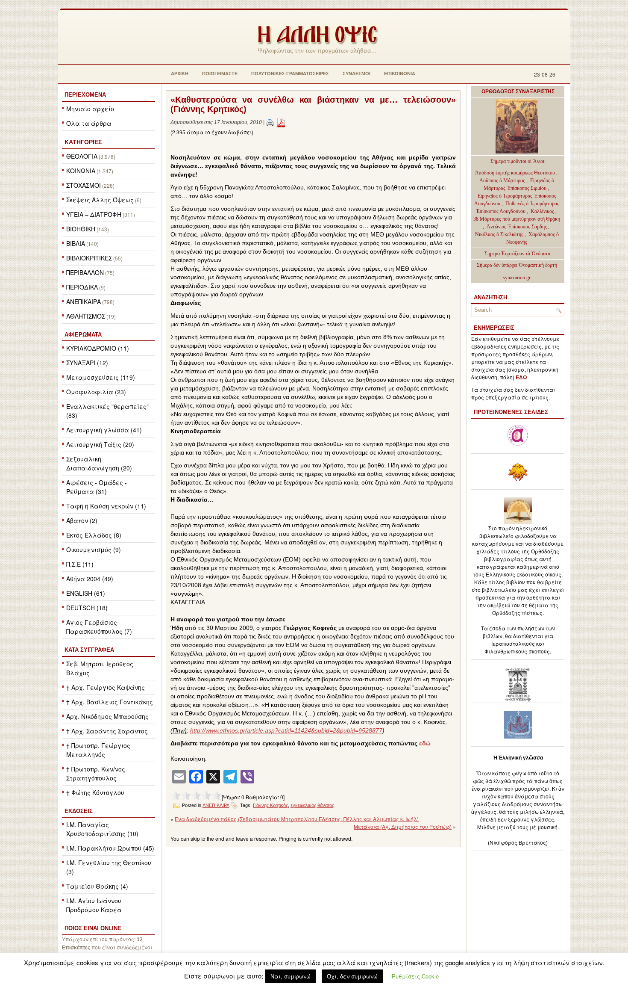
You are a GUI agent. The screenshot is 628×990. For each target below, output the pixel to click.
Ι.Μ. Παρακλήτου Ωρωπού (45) (110, 848)
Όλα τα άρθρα (89, 123)
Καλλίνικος (543, 211)
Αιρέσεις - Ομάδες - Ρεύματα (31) (96, 487)
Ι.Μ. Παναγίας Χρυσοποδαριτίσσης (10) (102, 829)
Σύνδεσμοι (356, 73)
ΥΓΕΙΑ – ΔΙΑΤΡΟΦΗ (93, 214)
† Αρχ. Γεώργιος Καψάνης (105, 687)
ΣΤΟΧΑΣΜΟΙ (83, 185)
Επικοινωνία (399, 73)
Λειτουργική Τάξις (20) (100, 444)
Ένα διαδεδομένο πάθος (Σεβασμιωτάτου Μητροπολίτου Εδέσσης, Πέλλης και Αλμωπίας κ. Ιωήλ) (297, 818)
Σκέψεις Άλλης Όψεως (100, 199)
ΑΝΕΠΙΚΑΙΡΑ (83, 301)
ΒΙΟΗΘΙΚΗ (80, 229)
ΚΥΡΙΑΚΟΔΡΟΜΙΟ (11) (97, 348)
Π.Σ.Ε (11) (80, 564)
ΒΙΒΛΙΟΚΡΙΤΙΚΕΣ (89, 258)
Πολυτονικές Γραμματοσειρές (290, 73)
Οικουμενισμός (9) (93, 549)
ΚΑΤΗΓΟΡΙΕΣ (83, 142)
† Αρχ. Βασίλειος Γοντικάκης (109, 701)
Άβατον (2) (81, 520)
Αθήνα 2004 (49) (89, 578)
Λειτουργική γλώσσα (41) (104, 430)
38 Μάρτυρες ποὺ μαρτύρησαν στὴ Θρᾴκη (516, 219)
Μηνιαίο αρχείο (90, 108)
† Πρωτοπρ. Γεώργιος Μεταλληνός (98, 750)
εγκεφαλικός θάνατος (312, 805)
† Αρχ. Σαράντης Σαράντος (107, 731)
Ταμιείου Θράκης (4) (97, 886)
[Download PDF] (281, 122)
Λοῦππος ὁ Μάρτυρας (502, 180)
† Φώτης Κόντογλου (95, 792)
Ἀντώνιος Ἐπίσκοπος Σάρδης (517, 227)
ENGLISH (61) (85, 593)
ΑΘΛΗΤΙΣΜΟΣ (85, 316)
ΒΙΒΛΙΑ (75, 243)
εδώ (425, 743)
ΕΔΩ (521, 378)
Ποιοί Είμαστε (220, 73)
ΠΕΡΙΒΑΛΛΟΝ (85, 272)
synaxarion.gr (517, 278)
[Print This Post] (270, 122)
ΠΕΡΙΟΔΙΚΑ (82, 287)
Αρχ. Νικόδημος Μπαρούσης (107, 716)
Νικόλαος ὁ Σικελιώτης (499, 234)
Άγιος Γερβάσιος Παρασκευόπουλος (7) (99, 626)
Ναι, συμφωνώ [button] (290, 976)
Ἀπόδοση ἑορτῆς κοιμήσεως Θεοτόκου (515, 173)
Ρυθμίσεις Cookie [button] (415, 976)
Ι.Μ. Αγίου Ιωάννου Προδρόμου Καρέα (94, 905)
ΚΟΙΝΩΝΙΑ (80, 170)
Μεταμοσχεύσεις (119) (100, 377)
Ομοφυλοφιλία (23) (96, 391)
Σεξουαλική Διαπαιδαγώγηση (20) (99, 463)
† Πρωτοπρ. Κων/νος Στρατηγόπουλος (95, 773)
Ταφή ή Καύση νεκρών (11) (106, 506)
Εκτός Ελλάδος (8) (93, 535)
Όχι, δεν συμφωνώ (352, 976)
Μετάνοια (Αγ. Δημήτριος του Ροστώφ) (403, 826)
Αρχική (179, 73)
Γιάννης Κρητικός (270, 805)
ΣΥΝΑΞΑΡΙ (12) (87, 362)
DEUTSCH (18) (87, 607)
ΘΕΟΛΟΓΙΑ (81, 156)
